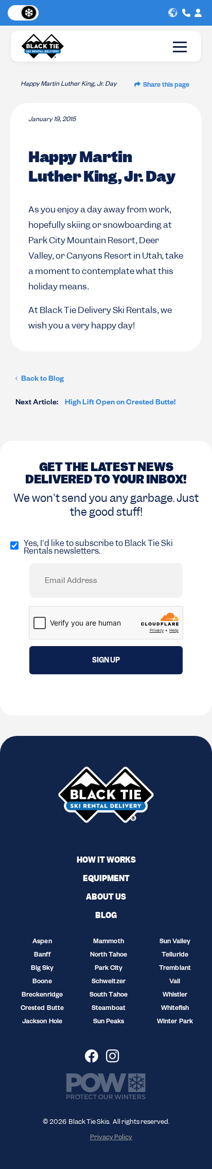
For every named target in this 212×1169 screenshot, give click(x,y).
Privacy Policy (111, 1137)
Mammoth (108, 942)
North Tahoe (108, 955)
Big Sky (42, 968)
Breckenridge (42, 995)
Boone (41, 982)
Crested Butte (42, 1008)
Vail (174, 982)
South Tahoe (108, 995)
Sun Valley (175, 942)
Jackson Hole (42, 1022)
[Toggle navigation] (180, 46)
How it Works (106, 860)
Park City (108, 968)
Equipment (106, 878)
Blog (106, 915)
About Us (106, 897)
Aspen (41, 942)
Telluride (175, 955)
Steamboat (108, 1008)
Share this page (166, 85)
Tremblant (174, 968)
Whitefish (175, 1008)
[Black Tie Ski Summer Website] (25, 13)
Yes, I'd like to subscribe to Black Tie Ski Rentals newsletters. (98, 547)
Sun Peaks (108, 1022)
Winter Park (174, 1022)
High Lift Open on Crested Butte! (95, 403)
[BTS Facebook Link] (95, 1056)
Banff (42, 955)
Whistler (175, 995)
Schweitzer (108, 982)
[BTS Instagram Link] (116, 1056)
